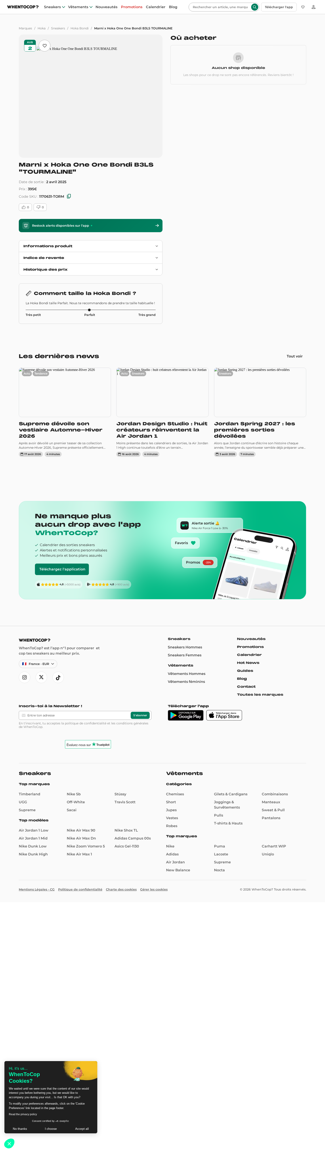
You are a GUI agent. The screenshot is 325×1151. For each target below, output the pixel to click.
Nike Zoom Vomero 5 (86, 846)
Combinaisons (275, 794)
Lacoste (221, 854)
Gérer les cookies (154, 889)
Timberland (29, 794)
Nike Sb (74, 794)
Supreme (27, 810)
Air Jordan (175, 862)
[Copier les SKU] (69, 196)
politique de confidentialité (85, 723)
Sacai (71, 810)
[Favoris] (302, 7)
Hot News (248, 663)
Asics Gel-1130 (127, 846)
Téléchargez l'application (62, 569)
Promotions (131, 7)
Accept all (82, 1128)
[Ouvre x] (41, 677)
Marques (25, 28)
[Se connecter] (313, 7)
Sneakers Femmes (184, 655)
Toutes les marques (260, 695)
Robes (171, 826)
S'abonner (140, 715)
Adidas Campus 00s (133, 838)
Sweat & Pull (273, 810)
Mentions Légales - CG (37, 889)
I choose (51, 1128)
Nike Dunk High (33, 854)
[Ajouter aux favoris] (44, 45)
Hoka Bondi (80, 28)
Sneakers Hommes (185, 647)
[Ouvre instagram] (24, 677)
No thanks (20, 1128)
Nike (170, 846)
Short (171, 802)
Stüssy (120, 794)
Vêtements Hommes (186, 674)
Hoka (42, 28)
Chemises (175, 794)
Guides (245, 671)
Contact (246, 687)
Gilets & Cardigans (230, 794)
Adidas (172, 854)
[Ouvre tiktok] (58, 677)
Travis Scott (125, 802)
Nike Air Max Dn (81, 838)
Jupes (171, 810)
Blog (173, 7)
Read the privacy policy (23, 1114)
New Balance (178, 870)
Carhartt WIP (274, 846)
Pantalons (271, 818)
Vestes (172, 818)
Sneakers (52, 7)
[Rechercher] (254, 7)
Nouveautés (106, 7)
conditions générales (132, 723)
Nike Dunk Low (33, 846)
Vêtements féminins (186, 682)
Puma (219, 846)
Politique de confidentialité (80, 889)
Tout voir (295, 356)
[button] (9, 1143)
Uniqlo (268, 854)
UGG (23, 802)
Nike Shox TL (126, 830)
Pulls (218, 815)
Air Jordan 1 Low (33, 830)
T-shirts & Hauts (228, 823)
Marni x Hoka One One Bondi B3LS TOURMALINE (133, 28)
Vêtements (78, 7)
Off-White (76, 802)
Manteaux (271, 802)
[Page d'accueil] (23, 7)
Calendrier (155, 7)
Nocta (219, 870)
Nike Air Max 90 (81, 830)
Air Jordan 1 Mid (33, 838)
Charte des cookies (121, 889)
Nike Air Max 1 (79, 854)
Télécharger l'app (279, 7)
